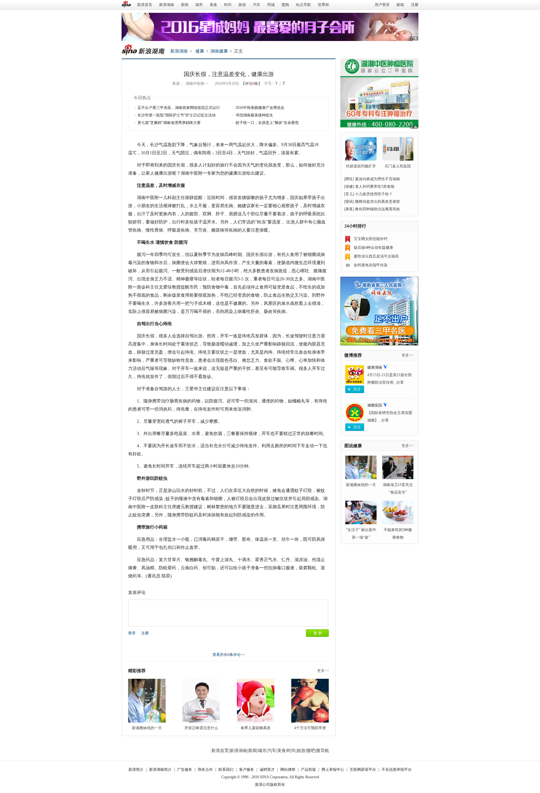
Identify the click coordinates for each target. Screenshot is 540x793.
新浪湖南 (166, 5)
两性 (349, 179)
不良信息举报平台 (397, 769)
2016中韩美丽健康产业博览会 (260, 107)
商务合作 (205, 769)
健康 (199, 51)
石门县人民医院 (398, 166)
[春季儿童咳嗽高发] (255, 701)
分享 (400, 382)
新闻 (184, 5)
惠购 (285, 5)
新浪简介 (135, 769)
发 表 (317, 633)
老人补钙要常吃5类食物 (374, 186)
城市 (199, 5)
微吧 (310, 750)
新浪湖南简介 (160, 769)
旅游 (242, 5)
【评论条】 (251, 83)
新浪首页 (144, 5)
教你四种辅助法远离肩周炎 (377, 209)
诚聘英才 (267, 769)
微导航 (322, 750)
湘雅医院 (374, 405)
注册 (414, 5)
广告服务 (184, 769)
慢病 (349, 201)
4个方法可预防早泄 (310, 728)
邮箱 (400, 5)
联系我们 (225, 769)
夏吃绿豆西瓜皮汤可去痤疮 (376, 256)
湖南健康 (219, 51)
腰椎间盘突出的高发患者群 (377, 201)
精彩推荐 (137, 670)
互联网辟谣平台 (363, 769)
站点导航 (303, 5)
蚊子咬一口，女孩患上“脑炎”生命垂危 (267, 122)
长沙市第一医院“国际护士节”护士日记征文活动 (177, 115)
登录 (132, 633)
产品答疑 (308, 769)
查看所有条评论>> (228, 654)
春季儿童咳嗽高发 (256, 728)
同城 (271, 5)
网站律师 (287, 769)
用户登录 (382, 5)
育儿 (349, 194)
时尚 (228, 5)
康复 (349, 209)
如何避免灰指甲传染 (371, 265)
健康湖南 (374, 367)
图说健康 (353, 445)
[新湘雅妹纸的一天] (147, 701)
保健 (349, 186)
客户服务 (246, 769)
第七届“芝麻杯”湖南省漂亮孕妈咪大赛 (169, 122)
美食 (213, 5)
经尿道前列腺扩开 (361, 166)
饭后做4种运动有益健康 (373, 247)
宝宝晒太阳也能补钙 (371, 239)
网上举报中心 (333, 769)
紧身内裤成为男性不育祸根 (377, 179)
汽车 (256, 5)
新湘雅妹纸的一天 (147, 728)
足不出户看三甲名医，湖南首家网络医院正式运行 (179, 107)
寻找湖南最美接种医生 (254, 115)
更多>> (323, 670)
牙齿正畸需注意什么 (201, 728)
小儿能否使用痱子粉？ (373, 194)
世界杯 (323, 5)
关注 (357, 389)
